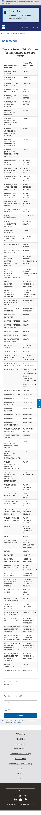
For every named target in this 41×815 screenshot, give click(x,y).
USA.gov (20, 778)
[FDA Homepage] (3, 27)
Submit (20, 715)
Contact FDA (20, 790)
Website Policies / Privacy (20, 754)
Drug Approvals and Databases (14, 33)
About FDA (20, 739)
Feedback (39, 403)
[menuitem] (20, 683)
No (9, 709)
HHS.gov (20, 773)
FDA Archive (20, 734)
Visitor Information (20, 749)
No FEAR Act (20, 759)
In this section (9, 41)
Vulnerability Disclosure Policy (20, 764)
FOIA (20, 769)
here (25, 18)
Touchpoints (16, 722)
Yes (9, 703)
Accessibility (20, 744)
